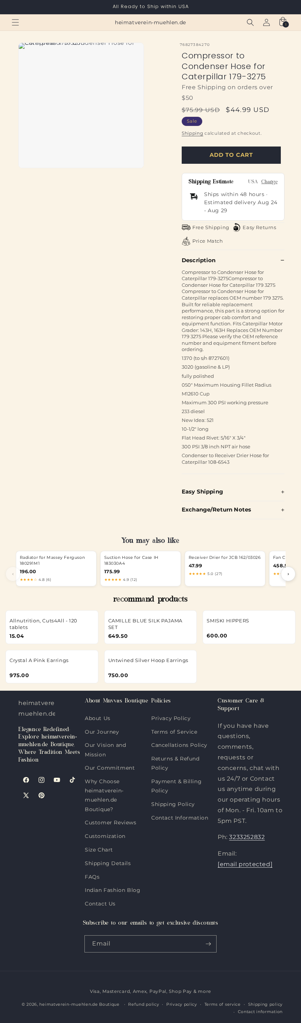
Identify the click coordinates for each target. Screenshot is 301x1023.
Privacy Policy (171, 718)
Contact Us (100, 902)
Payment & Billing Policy (176, 779)
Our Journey (102, 730)
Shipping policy (265, 1004)
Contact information (260, 1011)
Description (199, 260)
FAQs (92, 875)
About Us (97, 718)
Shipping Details (108, 861)
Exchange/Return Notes (216, 509)
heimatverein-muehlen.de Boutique (79, 1004)
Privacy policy (181, 1004)
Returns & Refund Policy (175, 757)
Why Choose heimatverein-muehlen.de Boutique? (104, 779)
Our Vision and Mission (105, 743)
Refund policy (143, 1004)
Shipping (192, 133)
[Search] (250, 22)
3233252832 (247, 837)
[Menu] (15, 22)
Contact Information (179, 816)
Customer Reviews (111, 821)
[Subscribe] (208, 943)
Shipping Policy (173, 802)
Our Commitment (110, 766)
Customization (105, 834)
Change (269, 182)
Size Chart (99, 848)
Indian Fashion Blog (112, 888)
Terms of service (222, 1004)
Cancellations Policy (179, 743)
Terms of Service (174, 730)
